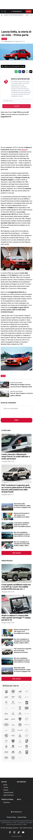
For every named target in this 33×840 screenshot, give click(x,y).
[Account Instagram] (14, 832)
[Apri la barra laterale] (2, 11)
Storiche (4, 39)
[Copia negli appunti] (30, 71)
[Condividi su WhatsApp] (16, 71)
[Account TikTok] (19, 832)
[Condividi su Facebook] (19, 71)
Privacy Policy (11, 817)
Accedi (28, 11)
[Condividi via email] (27, 71)
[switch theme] (5, 11)
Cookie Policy (21, 817)
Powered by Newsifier (16, 836)
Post (16, 420)
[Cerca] (31, 15)
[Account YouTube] (23, 832)
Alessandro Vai (9, 41)
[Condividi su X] (23, 71)
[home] (1, 15)
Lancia (23, 150)
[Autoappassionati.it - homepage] (16, 11)
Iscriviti (16, 106)
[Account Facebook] (10, 832)
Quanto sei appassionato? (14, 15)
